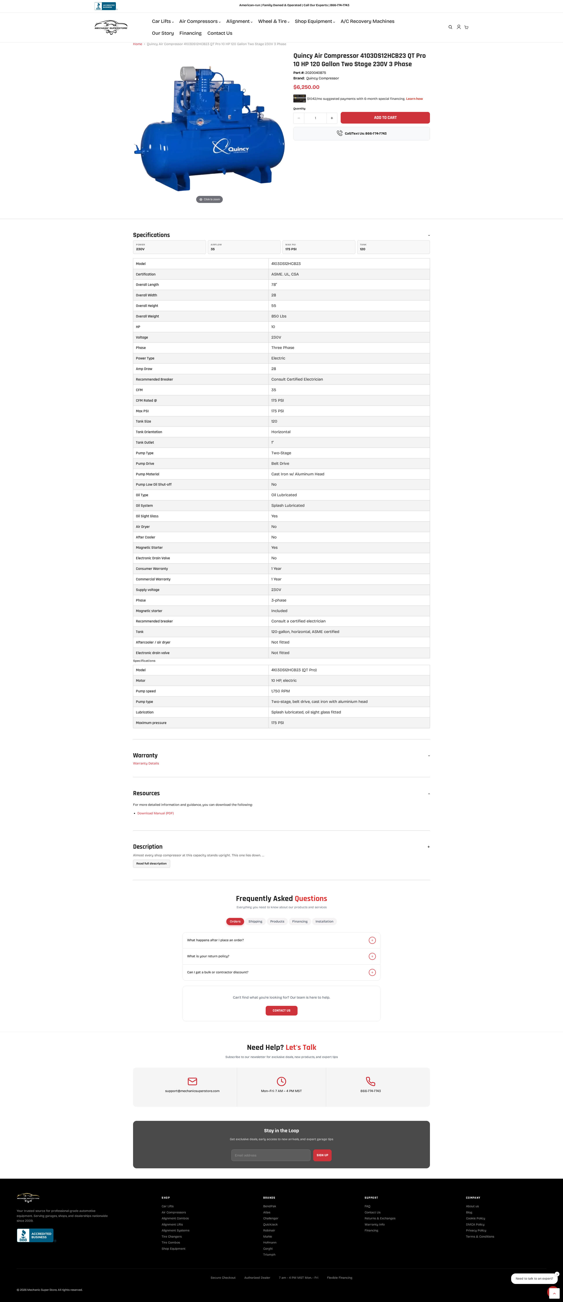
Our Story (163, 33)
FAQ (367, 1206)
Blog (469, 1212)
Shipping (255, 921)
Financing (190, 33)
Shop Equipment (314, 21)
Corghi (267, 1249)
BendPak (269, 1206)
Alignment (238, 21)
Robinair (269, 1230)
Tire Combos (171, 1242)
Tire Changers (172, 1236)
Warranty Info (375, 1224)
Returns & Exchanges (380, 1218)
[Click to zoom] (209, 128)
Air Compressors (199, 21)
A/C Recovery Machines (368, 21)
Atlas (266, 1212)
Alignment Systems (175, 1230)
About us (472, 1206)
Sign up (322, 1155)
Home (137, 44)
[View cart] (466, 27)
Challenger (270, 1218)
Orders (235, 921)
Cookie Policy (475, 1218)
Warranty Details (146, 763)
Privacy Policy (476, 1230)
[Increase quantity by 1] (332, 118)
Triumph (269, 1254)
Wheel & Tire (273, 21)
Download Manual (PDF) (155, 813)
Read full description (151, 863)
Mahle (267, 1236)
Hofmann (269, 1242)
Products (277, 921)
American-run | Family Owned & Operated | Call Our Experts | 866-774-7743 (294, 5)
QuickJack (270, 1224)
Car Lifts (162, 21)
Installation (324, 921)
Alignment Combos (175, 1218)
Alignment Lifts (172, 1224)
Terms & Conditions (480, 1236)
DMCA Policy (475, 1224)
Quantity (299, 108)
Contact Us (219, 33)
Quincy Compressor (322, 78)
